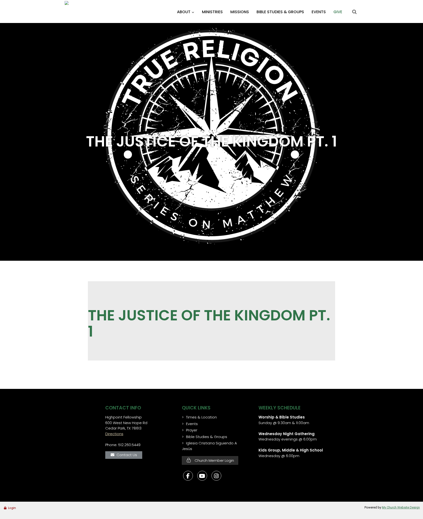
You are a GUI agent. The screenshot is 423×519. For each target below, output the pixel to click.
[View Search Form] (354, 12)
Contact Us (127, 454)
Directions (114, 433)
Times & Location (201, 417)
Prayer (191, 430)
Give (337, 12)
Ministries (212, 12)
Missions (239, 12)
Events (319, 12)
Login (12, 508)
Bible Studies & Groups (280, 12)
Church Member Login (214, 460)
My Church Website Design (401, 507)
